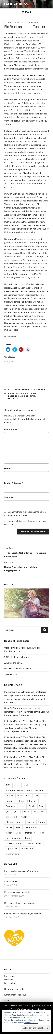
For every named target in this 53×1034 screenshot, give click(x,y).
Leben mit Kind (32, 827)
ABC (8, 785)
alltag (16, 785)
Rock (41, 833)
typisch (29, 843)
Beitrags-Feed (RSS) (14, 989)
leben (18, 827)
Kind (14, 817)
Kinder (23, 817)
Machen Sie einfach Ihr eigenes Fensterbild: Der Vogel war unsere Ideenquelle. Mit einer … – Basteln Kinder (26, 695)
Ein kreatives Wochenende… (18, 892)
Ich (34, 811)
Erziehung (14, 396)
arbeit (26, 785)
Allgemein (14, 389)
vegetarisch (11, 848)
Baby (29, 790)
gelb (8, 811)
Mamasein (30, 833)
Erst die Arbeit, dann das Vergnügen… (22, 871)
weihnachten (27, 848)
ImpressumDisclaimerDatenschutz (10, 980)
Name (8, 468)
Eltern (21, 801)
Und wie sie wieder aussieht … (18, 668)
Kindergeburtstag (14, 822)
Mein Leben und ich (33, 389)
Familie (32, 806)
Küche (9, 827)
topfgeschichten (14, 843)
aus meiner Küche (14, 790)
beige (20, 795)
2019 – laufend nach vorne (16, 657)
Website (9, 497)
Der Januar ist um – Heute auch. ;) (19, 903)
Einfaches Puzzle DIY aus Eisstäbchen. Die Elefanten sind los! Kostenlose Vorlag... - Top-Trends (25, 724)
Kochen (30, 822)
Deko (36, 795)
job (7, 817)
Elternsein (32, 801)
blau (28, 795)
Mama (33, 396)
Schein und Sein (11, 881)
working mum (12, 854)
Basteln (9, 795)
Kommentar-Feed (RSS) (15, 995)
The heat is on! (11, 674)
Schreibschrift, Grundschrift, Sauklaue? (22, 913)
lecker (9, 833)
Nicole (35, 23)
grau (16, 811)
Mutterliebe (16, 399)
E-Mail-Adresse (13, 483)
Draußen (10, 801)
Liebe (25, 396)
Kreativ (41, 822)
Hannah (25, 811)
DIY (44, 795)
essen (22, 806)
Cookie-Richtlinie (31, 1023)
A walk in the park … (13, 663)
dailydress (16, 4)
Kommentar (10, 429)
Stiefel (27, 838)
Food (41, 806)
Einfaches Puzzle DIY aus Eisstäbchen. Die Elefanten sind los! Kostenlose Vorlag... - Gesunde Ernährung (24, 761)
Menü (28, 12)
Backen (39, 790)
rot (7, 838)
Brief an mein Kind (27, 393)
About (7, 1000)
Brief (11, 393)
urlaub (39, 843)
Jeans (42, 811)
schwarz (16, 838)
